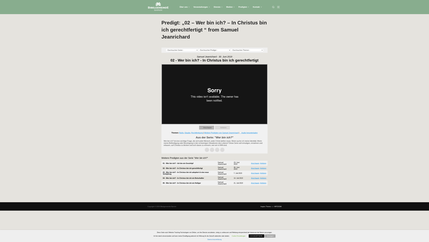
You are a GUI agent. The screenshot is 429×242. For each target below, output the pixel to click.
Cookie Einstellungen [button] (238, 236)
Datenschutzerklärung (214, 239)
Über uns (184, 7)
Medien (229, 7)
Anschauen (207, 128)
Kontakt (256, 7)
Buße (181, 133)
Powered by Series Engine (259, 190)
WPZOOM (278, 206)
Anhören (223, 128)
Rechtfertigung (197, 133)
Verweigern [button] (270, 236)
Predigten (242, 7)
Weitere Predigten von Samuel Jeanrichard (221, 133)
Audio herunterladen (249, 133)
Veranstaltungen (200, 7)
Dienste (217, 7)
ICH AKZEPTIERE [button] (256, 236)
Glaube (187, 133)
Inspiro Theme (266, 206)
